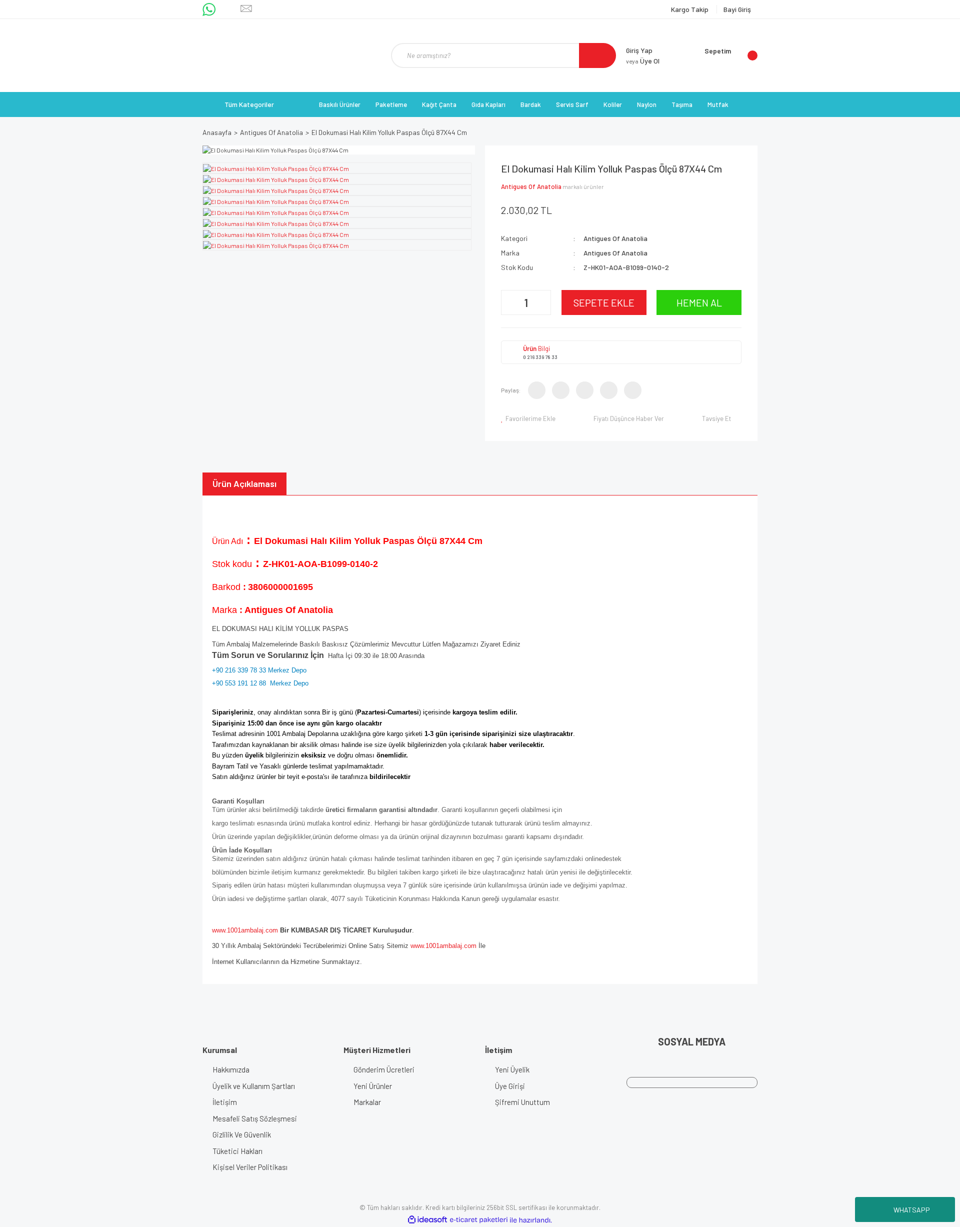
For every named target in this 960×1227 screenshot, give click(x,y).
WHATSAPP (912, 1210)
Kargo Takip (690, 9)
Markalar (367, 1102)
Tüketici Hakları (237, 1151)
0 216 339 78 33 (540, 357)
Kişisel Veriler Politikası (250, 1167)
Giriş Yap (639, 50)
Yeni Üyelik (512, 1069)
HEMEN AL (699, 302)
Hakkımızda (231, 1069)
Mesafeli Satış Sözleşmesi (254, 1118)
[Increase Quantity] (542, 302)
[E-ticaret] (479, 1220)
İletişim (224, 1102)
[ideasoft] (428, 1220)
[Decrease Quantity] (510, 302)
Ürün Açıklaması (244, 483)
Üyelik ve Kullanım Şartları (253, 1086)
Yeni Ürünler (373, 1086)
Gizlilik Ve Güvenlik (241, 1134)
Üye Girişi (510, 1086)
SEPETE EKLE (604, 302)
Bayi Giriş (737, 9)
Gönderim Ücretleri (384, 1069)
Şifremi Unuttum (522, 1102)
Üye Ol (643, 60)
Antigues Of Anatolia (531, 186)
